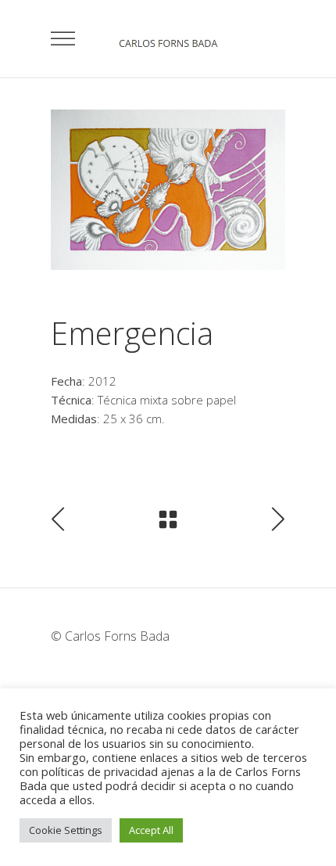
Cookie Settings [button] (65, 830)
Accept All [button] (151, 830)
